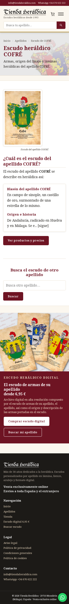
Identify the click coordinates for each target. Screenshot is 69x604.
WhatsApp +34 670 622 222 (51, 2)
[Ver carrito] (53, 14)
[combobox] (30, 25)
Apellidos (21, 40)
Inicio (7, 40)
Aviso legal (10, 543)
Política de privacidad (17, 548)
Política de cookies (15, 558)
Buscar (13, 296)
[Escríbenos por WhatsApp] (62, 597)
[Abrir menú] (61, 14)
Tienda (8, 516)
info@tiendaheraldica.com (22, 2)
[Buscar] (61, 25)
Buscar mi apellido (22, 432)
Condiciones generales (18, 553)
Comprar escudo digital (26, 421)
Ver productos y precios (26, 240)
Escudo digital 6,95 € (16, 521)
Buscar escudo (13, 526)
